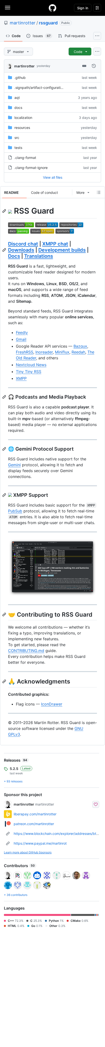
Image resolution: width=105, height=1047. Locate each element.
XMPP (21, 378)
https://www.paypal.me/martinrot (40, 843)
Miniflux (62, 352)
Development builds (62, 250)
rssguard (48, 22)
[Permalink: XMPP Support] (4, 495)
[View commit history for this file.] (94, 65)
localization (23, 117)
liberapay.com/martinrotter (35, 814)
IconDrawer (51, 704)
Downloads (21, 250)
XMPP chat (55, 244)
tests (18, 147)
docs (18, 107)
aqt (17, 97)
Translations (38, 256)
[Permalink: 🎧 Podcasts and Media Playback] (4, 397)
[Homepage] (52, 8)
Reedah (78, 352)
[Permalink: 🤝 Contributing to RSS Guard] (4, 614)
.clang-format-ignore (31, 168)
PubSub (15, 510)
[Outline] (98, 192)
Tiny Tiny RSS (28, 371)
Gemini (14, 464)
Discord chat (23, 244)
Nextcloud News (31, 364)
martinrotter (22, 22)
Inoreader (44, 352)
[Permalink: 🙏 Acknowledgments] (4, 681)
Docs (14, 256)
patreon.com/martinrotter (34, 824)
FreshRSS (24, 352)
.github (20, 77)
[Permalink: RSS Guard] (4, 210)
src (16, 137)
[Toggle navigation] (7, 7)
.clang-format (25, 157)
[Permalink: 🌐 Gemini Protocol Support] (4, 449)
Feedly (22, 332)
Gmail (21, 339)
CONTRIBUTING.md (26, 650)
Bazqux (80, 346)
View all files (52, 177)
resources (22, 127)
